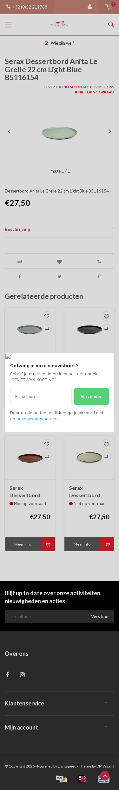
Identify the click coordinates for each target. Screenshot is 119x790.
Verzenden (91, 396)
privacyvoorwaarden (37, 418)
